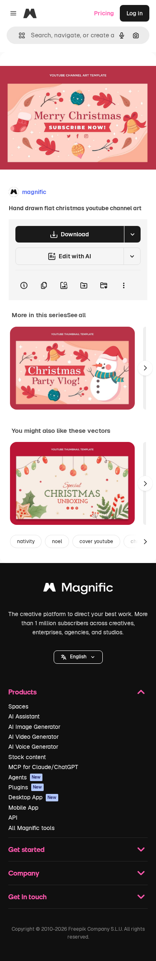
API (12, 817)
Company (23, 873)
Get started (26, 849)
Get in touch (27, 896)
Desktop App (32, 797)
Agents (24, 777)
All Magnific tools (31, 828)
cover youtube (96, 541)
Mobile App (23, 807)
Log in (134, 13)
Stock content (27, 757)
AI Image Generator (34, 726)
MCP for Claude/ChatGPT (43, 767)
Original (53, 71)
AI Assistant (24, 716)
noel (57, 541)
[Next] (145, 368)
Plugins (25, 787)
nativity (26, 541)
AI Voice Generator (33, 746)
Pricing (104, 13)
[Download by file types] (132, 234)
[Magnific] (78, 589)
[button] (78, 657)
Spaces (18, 706)
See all (76, 315)
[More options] (123, 285)
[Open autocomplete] (18, 35)
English (78, 656)
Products (22, 691)
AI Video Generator (33, 736)
